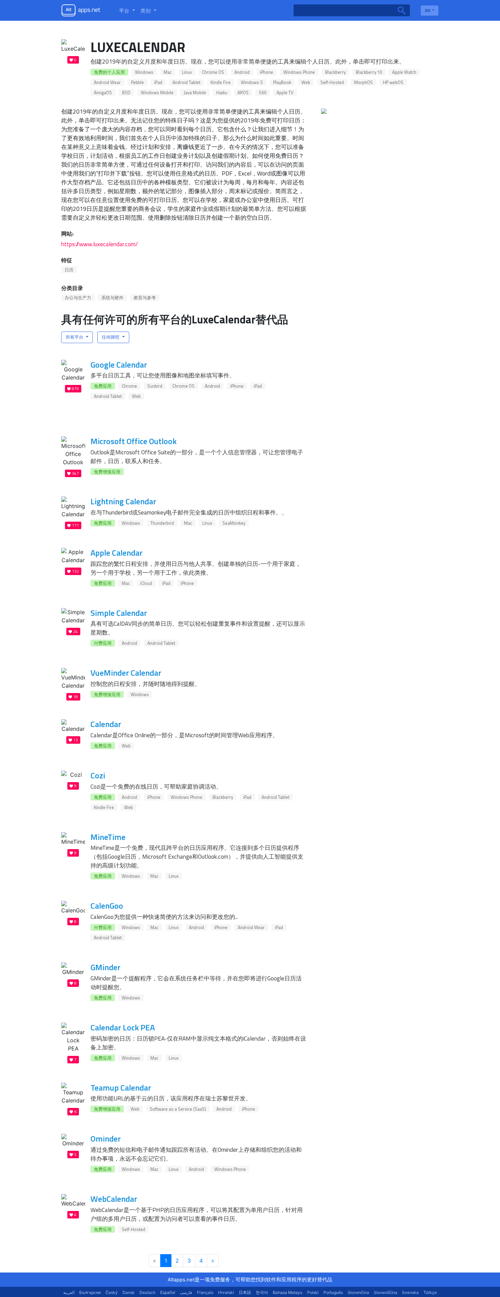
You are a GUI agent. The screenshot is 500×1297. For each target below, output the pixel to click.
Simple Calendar (118, 613)
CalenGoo (106, 905)
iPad (158, 82)
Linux (187, 72)
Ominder (105, 1138)
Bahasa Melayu (287, 1292)
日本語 (245, 1292)
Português (333, 1292)
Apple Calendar (116, 552)
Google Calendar (118, 364)
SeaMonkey (233, 523)
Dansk (128, 1292)
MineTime (108, 837)
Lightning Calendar (123, 501)
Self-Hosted (332, 82)
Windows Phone (299, 72)
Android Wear (107, 82)
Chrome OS (213, 72)
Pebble (137, 82)
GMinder (105, 967)
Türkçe (430, 1292)
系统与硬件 (112, 297)
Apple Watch (404, 72)
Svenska (410, 1292)
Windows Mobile (157, 92)
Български (90, 1292)
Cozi (97, 775)
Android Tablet (186, 82)
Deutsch (147, 1292)
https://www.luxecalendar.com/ (99, 244)
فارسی (186, 1292)
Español (167, 1292)
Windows (144, 72)
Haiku (221, 92)
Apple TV (285, 92)
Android (242, 72)
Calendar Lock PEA (122, 1027)
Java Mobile (195, 92)
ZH (428, 10)
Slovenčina (358, 1292)
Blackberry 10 (369, 72)
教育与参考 (145, 297)
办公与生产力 (78, 297)
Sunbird (154, 386)
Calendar (105, 724)
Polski (313, 1292)
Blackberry (335, 72)
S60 (262, 92)
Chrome (129, 386)
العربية (68, 1292)
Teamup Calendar (120, 1087)
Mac (168, 72)
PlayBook (282, 82)
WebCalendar (113, 1199)
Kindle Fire (221, 82)
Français (205, 1292)
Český (111, 1292)
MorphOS (363, 82)
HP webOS (393, 82)
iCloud (146, 583)
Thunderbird (162, 523)
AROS (243, 92)
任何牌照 (111, 337)
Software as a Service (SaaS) (178, 1109)
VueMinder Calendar (125, 673)
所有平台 (75, 337)
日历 (69, 269)
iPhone (266, 72)
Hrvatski (226, 1292)
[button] (127, 10)
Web (305, 82)
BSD (126, 92)
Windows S (252, 82)
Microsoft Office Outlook (133, 441)
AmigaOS (103, 92)
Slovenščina (385, 1292)
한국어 (262, 1292)
